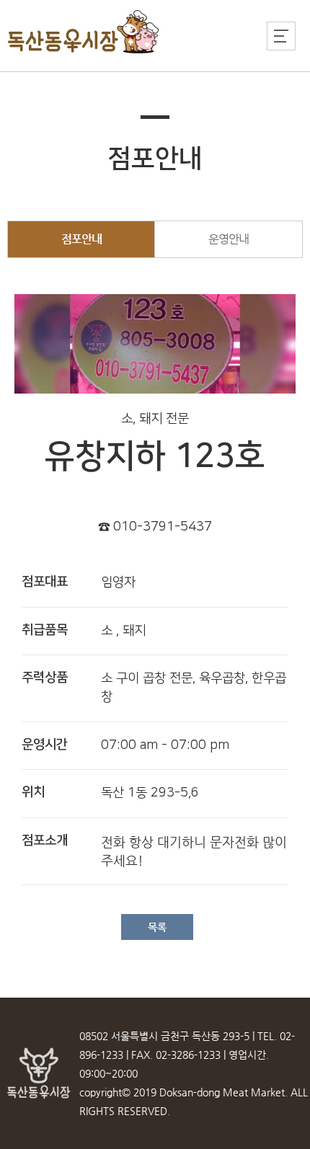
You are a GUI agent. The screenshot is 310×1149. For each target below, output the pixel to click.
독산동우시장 (84, 32)
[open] (281, 36)
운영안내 (228, 239)
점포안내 (81, 239)
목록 (157, 927)
